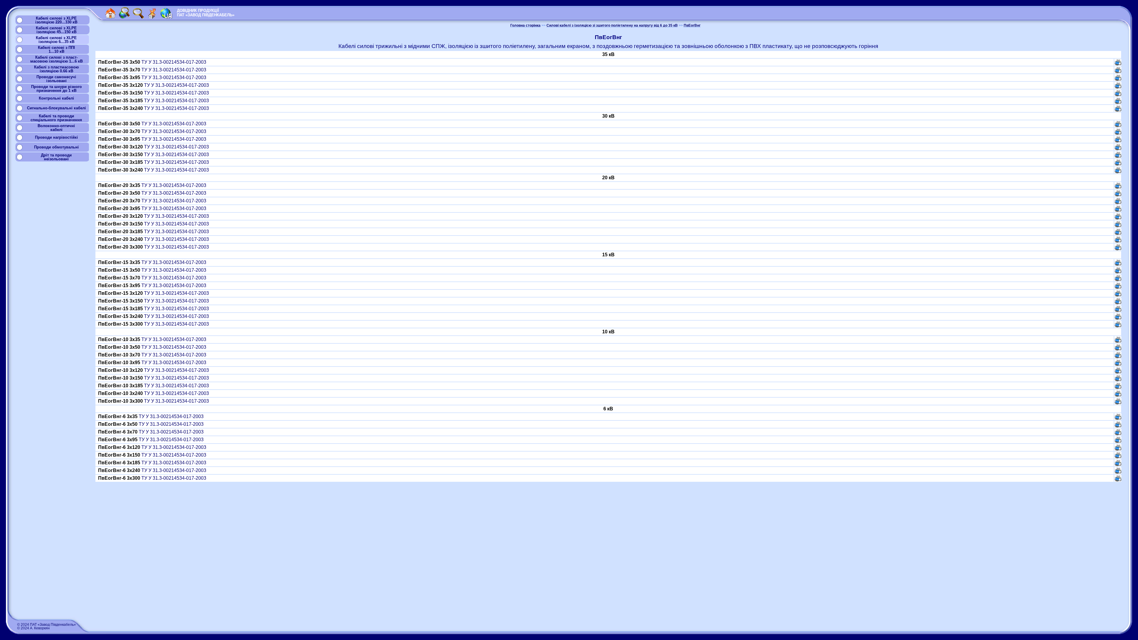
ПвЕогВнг (692, 25)
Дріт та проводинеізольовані (56, 157)
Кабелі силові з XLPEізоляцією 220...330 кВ (56, 20)
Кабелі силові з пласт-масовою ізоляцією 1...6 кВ (56, 59)
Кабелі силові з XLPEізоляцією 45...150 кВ (56, 30)
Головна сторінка (525, 25)
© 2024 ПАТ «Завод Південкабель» (46, 625)
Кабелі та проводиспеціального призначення (56, 118)
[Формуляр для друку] (1117, 63)
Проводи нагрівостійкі (56, 137)
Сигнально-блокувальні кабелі (56, 108)
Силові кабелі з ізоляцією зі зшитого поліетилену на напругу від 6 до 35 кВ (612, 25)
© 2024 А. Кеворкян (33, 628)
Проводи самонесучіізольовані (56, 79)
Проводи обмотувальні (56, 147)
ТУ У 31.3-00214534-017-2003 (152, 62)
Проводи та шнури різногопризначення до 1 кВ (56, 88)
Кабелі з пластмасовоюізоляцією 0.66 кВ (56, 69)
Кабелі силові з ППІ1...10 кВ (56, 49)
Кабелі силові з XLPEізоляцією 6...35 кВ (56, 40)
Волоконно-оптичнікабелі (56, 128)
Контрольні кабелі (56, 98)
